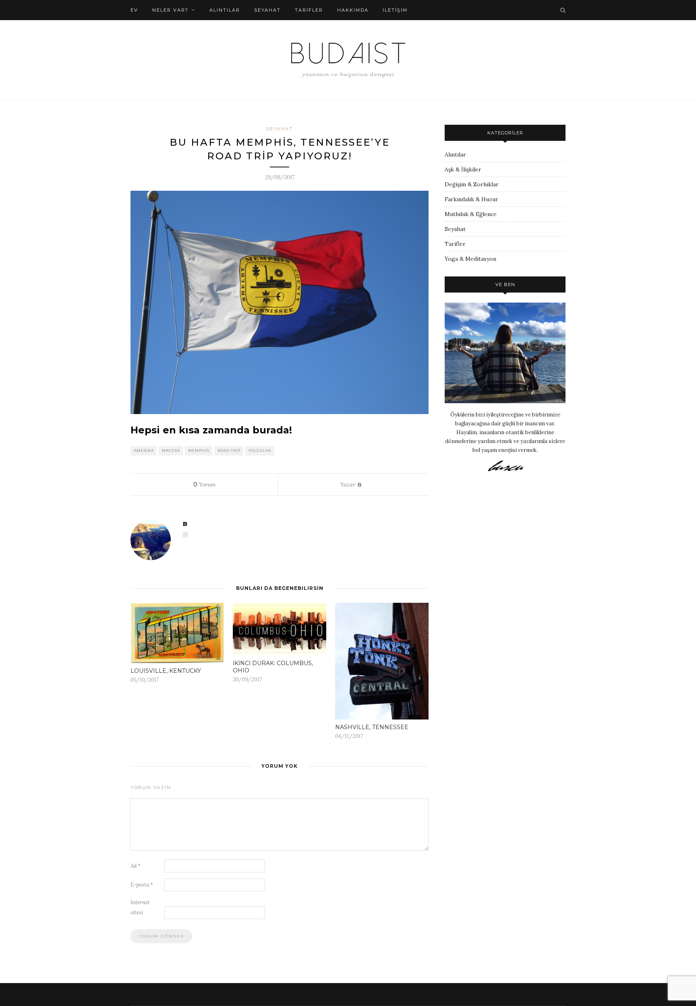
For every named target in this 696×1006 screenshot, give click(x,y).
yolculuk (260, 450)
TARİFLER (309, 10)
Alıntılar (224, 10)
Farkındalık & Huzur (471, 199)
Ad (135, 865)
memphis (198, 450)
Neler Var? (170, 10)
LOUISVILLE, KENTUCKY (165, 670)
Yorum (204, 484)
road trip (229, 450)
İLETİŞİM (395, 10)
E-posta (141, 884)
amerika (144, 450)
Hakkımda (353, 10)
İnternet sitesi (140, 907)
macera (171, 450)
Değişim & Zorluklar (472, 184)
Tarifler (455, 243)
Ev (134, 10)
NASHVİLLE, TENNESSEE (371, 727)
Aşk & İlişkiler (463, 169)
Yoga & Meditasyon (470, 258)
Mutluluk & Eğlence (471, 214)
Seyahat (267, 10)
